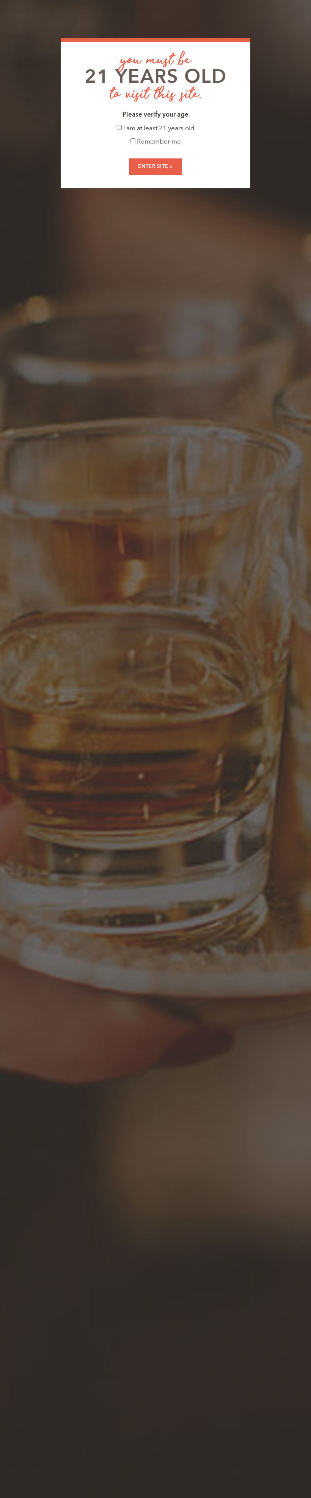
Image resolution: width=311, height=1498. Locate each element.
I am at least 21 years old (158, 128)
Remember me (158, 142)
